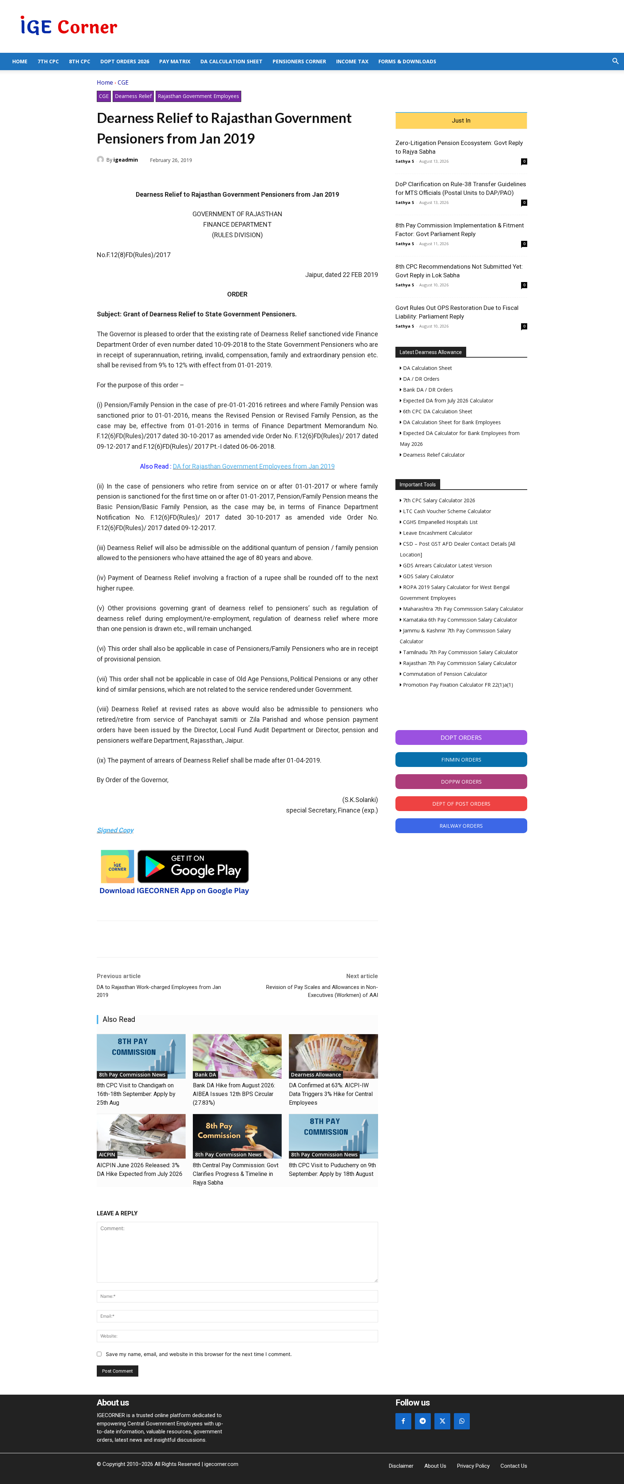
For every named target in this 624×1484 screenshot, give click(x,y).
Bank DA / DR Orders (427, 389)
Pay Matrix (174, 61)
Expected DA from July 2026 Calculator (447, 400)
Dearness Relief (133, 96)
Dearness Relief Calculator (433, 454)
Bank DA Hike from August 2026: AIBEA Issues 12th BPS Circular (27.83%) (234, 1094)
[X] (120, 177)
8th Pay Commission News (132, 1074)
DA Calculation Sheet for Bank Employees (451, 422)
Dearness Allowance (316, 1074)
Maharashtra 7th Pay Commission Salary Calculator (462, 608)
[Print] (170, 177)
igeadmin (125, 159)
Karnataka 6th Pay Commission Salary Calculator (459, 619)
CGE (123, 82)
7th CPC (48, 61)
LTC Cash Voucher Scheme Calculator (446, 511)
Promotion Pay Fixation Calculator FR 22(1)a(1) (457, 684)
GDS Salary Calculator (428, 576)
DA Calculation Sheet (231, 61)
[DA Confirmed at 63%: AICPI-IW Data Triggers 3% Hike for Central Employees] (333, 1056)
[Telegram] (154, 177)
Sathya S (404, 161)
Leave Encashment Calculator (437, 532)
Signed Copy (115, 830)
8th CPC (79, 61)
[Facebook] (104, 177)
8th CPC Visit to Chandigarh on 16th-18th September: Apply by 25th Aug (136, 1094)
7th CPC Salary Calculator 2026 (438, 500)
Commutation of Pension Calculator (444, 673)
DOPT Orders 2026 (124, 61)
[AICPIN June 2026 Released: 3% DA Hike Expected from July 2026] (141, 1136)
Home (19, 61)
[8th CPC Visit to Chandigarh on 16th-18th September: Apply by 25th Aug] (141, 1056)
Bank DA (205, 1074)
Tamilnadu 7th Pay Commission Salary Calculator (460, 652)
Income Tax (352, 61)
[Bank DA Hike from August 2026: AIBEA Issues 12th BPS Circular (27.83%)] (237, 1056)
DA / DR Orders (420, 378)
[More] (187, 177)
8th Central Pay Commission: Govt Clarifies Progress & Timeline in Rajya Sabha (235, 1174)
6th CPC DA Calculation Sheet (437, 411)
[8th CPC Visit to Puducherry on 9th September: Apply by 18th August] (333, 1136)
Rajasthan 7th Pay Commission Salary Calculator (459, 663)
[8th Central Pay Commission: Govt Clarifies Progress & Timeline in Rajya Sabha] (237, 1136)
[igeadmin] (101, 159)
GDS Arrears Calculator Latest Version (447, 565)
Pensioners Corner (299, 61)
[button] (615, 62)
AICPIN (107, 1154)
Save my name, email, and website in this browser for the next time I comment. (199, 1354)
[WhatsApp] (137, 177)
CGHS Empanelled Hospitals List (440, 522)
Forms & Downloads (407, 61)
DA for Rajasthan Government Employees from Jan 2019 (254, 466)
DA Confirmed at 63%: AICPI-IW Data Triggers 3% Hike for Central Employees (331, 1094)
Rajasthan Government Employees (198, 96)
